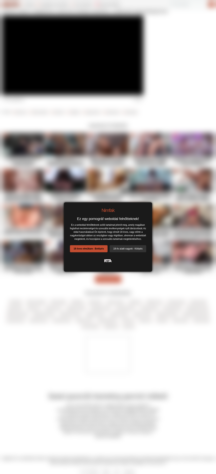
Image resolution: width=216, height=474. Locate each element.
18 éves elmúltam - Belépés (89, 248)
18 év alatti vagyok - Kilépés (128, 248)
